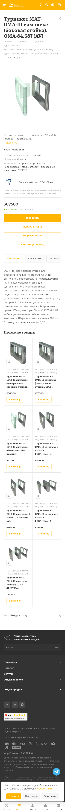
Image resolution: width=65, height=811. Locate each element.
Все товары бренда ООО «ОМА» (36, 182)
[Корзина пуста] (59, 4)
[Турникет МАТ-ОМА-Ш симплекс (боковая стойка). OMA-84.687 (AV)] (32, 94)
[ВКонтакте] (7, 705)
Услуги (8, 673)
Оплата (54, 258)
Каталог (9, 667)
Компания (10, 662)
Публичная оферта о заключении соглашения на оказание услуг (31, 764)
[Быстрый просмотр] (9, 361)
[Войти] (52, 4)
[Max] (22, 705)
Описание (13, 258)
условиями (44, 788)
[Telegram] (15, 705)
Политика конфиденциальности (21, 737)
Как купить (34, 258)
